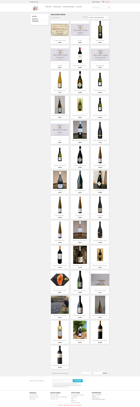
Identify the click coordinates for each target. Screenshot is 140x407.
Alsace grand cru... (60, 215)
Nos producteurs (68, 7)
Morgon (80, 40)
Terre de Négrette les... (60, 190)
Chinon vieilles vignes (80, 190)
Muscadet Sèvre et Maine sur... (100, 315)
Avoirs (72, 398)
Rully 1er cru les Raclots (80, 90)
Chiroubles (59, 65)
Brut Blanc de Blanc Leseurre (100, 115)
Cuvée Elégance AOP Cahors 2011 (60, 365)
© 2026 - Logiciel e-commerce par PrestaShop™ (70, 405)
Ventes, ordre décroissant (99, 18)
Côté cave (48, 7)
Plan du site (32, 398)
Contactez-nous (34, 2)
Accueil (34, 16)
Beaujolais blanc (100, 65)
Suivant (106, 373)
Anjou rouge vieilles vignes (100, 140)
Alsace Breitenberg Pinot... (100, 165)
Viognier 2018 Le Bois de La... (80, 290)
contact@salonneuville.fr (99, 399)
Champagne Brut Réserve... (60, 165)
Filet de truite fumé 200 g (59, 290)
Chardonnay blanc (100, 40)
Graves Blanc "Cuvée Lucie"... (80, 265)
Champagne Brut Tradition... (100, 90)
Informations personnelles (77, 395)
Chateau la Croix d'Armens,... (80, 65)
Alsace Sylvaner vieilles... (60, 90)
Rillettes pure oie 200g (100, 290)
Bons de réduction (75, 402)
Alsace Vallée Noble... (60, 240)
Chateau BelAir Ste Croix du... (60, 340)
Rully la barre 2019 (100, 190)
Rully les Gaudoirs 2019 (80, 165)
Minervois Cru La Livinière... (80, 315)
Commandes (74, 396)
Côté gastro (57, 7)
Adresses (73, 400)
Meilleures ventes (34, 397)
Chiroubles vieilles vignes (60, 40)
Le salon (79, 7)
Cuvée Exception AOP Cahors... (100, 340)
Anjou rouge (100, 215)
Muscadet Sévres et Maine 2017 (60, 115)
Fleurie (60, 140)
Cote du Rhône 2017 (80, 340)
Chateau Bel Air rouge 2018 (60, 265)
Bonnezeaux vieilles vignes (100, 240)
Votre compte (75, 393)
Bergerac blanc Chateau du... (80, 115)
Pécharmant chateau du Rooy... (100, 265)
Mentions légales (54, 395)
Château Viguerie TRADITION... (80, 140)
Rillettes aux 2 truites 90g (59, 315)
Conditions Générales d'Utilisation (58, 397)
